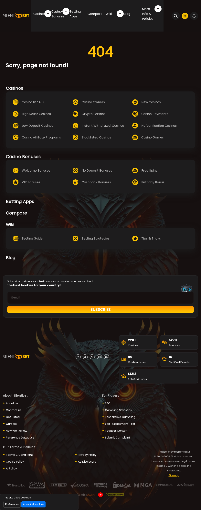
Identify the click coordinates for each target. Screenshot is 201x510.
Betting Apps (75, 14)
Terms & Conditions (19, 455)
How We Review (16, 431)
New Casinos (151, 102)
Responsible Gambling (120, 417)
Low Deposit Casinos (37, 125)
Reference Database (20, 437)
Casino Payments (154, 114)
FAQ (108, 403)
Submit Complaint (117, 437)
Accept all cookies (33, 504)
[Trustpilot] (16, 485)
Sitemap (174, 475)
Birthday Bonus (152, 182)
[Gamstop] (58, 485)
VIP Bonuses (31, 182)
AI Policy (11, 468)
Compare (95, 14)
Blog (127, 14)
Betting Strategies (96, 238)
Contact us (13, 410)
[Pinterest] (92, 356)
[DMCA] (122, 485)
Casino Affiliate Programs (41, 137)
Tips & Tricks (151, 238)
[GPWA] (37, 485)
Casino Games (152, 137)
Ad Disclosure (87, 462)
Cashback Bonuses (96, 182)
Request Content (117, 431)
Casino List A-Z (33, 102)
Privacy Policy (87, 455)
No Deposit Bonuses (97, 170)
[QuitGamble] (185, 485)
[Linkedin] (106, 356)
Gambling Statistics (118, 410)
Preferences (12, 504)
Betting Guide (32, 238)
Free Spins (149, 170)
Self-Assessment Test (120, 424)
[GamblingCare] (164, 485)
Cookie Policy (15, 462)
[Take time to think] (115, 494)
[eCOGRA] (79, 485)
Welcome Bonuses (36, 170)
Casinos (39, 14)
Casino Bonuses (57, 14)
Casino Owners (93, 102)
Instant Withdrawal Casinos (103, 125)
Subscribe (100, 309)
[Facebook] (78, 356)
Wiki (109, 14)
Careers (11, 424)
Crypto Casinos (93, 114)
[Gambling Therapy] (100, 485)
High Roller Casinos (36, 114)
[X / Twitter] (85, 356)
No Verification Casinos (159, 125)
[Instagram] (99, 356)
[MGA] (143, 485)
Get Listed (13, 417)
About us (12, 403)
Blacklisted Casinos (96, 137)
